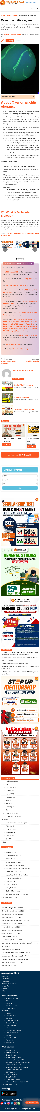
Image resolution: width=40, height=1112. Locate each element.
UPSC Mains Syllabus (8, 807)
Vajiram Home (31, 3)
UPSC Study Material (8, 888)
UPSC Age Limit (6, 800)
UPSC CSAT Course (8, 881)
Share (9, 41)
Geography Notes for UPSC (10, 927)
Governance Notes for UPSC (11, 933)
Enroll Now (6, 444)
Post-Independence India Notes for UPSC (15, 920)
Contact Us (5, 981)
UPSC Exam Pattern (8, 1008)
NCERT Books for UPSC (9, 813)
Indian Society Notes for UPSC (11, 930)
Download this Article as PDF (20, 455)
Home (3, 15)
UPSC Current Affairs (8, 1037)
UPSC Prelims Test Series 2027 (12, 878)
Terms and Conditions (9, 983)
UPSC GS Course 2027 (9, 852)
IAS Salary (4, 820)
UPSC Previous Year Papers (11, 1030)
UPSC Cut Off (6, 839)
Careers (4, 988)
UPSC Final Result (7, 836)
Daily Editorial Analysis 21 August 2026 (14, 663)
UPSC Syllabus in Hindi (9, 1006)
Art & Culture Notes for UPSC (11, 924)
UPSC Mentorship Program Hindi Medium (15, 868)
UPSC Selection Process (9, 1023)
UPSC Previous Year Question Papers (14, 823)
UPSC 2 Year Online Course (11, 862)
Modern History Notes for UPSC (12, 914)
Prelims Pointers (12, 15)
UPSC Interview (6, 1018)
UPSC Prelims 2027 (8, 791)
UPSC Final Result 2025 (9, 1033)
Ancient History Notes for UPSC (12, 908)
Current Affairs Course (9, 897)
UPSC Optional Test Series (10, 891)
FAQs (3, 991)
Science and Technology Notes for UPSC (15, 953)
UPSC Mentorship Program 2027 (12, 865)
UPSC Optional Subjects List (11, 816)
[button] (32, 9)
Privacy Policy (6, 986)
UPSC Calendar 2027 (12, 344)
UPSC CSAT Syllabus (8, 1025)
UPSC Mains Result (8, 832)
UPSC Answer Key (7, 1040)
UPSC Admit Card (7, 826)
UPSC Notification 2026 (9, 781)
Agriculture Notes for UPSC (10, 949)
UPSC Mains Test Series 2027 (11, 872)
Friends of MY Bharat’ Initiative (24, 409)
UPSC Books (5, 810)
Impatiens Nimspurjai (21, 397)
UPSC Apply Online (8, 797)
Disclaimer (5, 978)
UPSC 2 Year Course (8, 859)
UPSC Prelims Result (8, 829)
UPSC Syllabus (6, 803)
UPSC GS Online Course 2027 (11, 856)
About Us (4, 976)
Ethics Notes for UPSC (9, 965)
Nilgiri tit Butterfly (32, 361)
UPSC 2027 (5, 784)
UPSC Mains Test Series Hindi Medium (14, 875)
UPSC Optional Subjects (9, 1020)
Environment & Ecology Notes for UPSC (15, 956)
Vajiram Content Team (12, 34)
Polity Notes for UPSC (9, 937)
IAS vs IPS (4, 842)
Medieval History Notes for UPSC (12, 911)
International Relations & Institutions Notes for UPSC (19, 943)
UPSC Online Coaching (9, 884)
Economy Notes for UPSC (10, 946)
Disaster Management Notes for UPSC (14, 959)
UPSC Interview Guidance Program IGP (14, 894)
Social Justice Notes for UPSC (11, 940)
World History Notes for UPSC (11, 917)
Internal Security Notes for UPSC (12, 962)
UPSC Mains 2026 (7, 794)
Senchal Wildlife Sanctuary (23, 385)
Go (20, 488)
